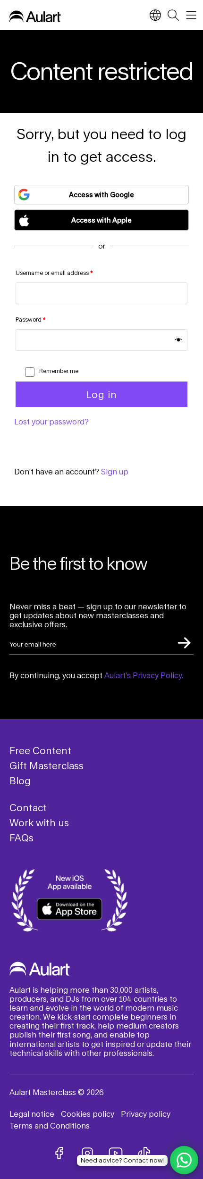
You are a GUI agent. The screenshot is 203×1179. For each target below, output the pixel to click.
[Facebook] (59, 1153)
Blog (20, 780)
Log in (101, 394)
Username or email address (54, 272)
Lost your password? (51, 421)
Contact (28, 807)
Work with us (39, 822)
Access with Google (101, 195)
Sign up (114, 471)
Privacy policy (145, 1113)
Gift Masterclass (46, 765)
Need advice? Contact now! (122, 1160)
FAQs (21, 837)
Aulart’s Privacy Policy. (143, 675)
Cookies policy (87, 1113)
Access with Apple (101, 220)
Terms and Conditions (49, 1125)
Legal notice (31, 1113)
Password (31, 319)
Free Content (40, 750)
